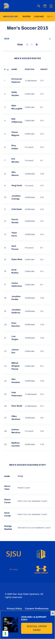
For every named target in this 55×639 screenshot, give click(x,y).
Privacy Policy (14, 608)
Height (44, 69)
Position (29, 69)
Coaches (39, 16)
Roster (26, 16)
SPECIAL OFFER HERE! (39, 628)
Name (14, 69)
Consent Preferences (36, 608)
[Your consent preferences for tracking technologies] (5, 634)
